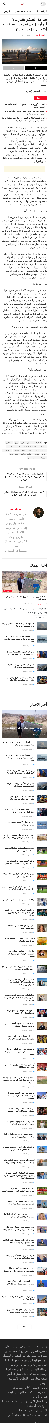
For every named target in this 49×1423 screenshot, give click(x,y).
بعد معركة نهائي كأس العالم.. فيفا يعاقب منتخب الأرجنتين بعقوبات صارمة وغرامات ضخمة (19, 1051)
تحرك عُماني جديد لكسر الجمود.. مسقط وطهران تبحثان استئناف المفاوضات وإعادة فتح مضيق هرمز (19, 997)
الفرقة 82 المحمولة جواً (30, 446)
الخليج (43, 446)
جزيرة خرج (7, 450)
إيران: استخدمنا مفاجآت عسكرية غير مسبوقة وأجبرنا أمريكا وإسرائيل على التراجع (21, 1283)
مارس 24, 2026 (24, 35)
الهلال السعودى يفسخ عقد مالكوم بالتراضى (19, 900)
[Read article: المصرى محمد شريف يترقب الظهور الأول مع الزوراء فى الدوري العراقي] (42, 1136)
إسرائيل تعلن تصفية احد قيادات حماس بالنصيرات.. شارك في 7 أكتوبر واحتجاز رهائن (20, 1354)
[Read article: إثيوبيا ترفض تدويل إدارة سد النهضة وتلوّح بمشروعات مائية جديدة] (42, 1398)
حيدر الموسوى (41, 603)
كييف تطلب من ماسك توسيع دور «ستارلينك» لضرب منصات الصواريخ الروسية (21, 1411)
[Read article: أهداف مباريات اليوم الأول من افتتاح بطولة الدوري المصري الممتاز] (42, 876)
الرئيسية (42, 11)
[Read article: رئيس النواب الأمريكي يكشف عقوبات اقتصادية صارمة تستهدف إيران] (42, 667)
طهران (36, 454)
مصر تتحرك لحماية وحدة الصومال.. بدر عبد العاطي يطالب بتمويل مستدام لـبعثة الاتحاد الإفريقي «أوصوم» (19, 1383)
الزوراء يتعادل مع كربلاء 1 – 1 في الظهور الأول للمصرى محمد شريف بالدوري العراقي (19, 912)
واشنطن (31, 458)
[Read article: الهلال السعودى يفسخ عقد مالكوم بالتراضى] (42, 902)
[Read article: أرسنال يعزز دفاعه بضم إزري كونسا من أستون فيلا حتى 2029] (42, 1067)
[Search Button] (4, 4)
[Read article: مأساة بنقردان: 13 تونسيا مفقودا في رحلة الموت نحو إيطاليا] (42, 824)
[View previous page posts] (27, 694)
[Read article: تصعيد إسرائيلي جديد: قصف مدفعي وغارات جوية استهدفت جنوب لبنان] (42, 626)
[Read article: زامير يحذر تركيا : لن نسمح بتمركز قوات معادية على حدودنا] (42, 1342)
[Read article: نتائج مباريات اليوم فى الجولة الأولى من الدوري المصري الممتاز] (42, 850)
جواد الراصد (40, 35)
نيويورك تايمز (41, 458)
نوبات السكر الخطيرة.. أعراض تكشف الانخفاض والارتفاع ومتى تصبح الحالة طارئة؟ (21, 953)
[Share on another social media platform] (13, 68)
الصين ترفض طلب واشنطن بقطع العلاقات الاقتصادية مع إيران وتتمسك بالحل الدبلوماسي (19, 1242)
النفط (29, 450)
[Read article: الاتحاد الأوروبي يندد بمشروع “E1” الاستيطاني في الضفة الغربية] (24, 582)
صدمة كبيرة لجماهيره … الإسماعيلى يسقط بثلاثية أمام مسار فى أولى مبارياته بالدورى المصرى (19, 1080)
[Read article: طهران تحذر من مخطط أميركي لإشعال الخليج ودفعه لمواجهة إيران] (42, 1258)
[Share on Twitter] (36, 68)
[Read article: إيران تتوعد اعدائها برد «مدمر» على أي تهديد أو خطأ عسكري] (42, 1299)
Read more (39, 617)
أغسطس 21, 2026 (27, 855)
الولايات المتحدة (19, 450)
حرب (43, 454)
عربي (7, 11)
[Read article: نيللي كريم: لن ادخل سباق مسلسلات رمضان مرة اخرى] (42, 928)
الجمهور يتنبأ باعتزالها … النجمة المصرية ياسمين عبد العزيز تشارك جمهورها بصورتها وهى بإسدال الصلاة (19, 1175)
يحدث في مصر (23, 11)
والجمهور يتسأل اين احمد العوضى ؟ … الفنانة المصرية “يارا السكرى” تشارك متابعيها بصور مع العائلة (21, 982)
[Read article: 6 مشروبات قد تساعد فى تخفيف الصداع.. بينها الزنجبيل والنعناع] (42, 941)
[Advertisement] (24, 169)
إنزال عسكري (25, 443)
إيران (16, 443)
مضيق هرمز (14, 454)
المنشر (9, 446)
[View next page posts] (22, 694)
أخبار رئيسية (7, 591)
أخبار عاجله (37, 443)
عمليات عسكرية (26, 454)
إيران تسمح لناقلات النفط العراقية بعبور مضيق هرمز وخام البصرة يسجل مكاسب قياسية (19, 638)
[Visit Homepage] (22, 3)
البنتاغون (9, 443)
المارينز (17, 446)
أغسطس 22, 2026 (29, 603)
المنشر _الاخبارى (39, 450)
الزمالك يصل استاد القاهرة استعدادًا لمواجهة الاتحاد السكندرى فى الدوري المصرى (21, 1095)
